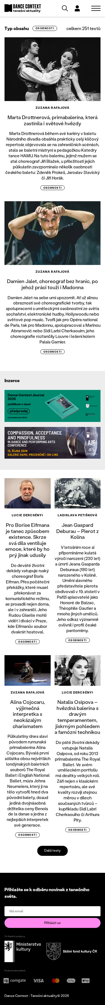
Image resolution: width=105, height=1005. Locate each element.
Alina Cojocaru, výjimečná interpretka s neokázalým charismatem (27, 714)
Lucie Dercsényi (27, 515)
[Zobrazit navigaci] (96, 8)
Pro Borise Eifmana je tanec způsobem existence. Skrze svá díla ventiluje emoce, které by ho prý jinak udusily (27, 540)
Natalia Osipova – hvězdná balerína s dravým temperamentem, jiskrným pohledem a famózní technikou (77, 717)
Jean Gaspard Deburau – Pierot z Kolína (77, 531)
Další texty (52, 850)
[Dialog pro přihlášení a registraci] (77, 8)
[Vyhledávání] (65, 8)
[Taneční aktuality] (22, 8)
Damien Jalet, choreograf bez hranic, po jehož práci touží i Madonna (52, 284)
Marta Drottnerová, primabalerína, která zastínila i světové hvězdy (52, 120)
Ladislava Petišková (77, 515)
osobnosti (45, 28)
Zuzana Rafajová (53, 108)
